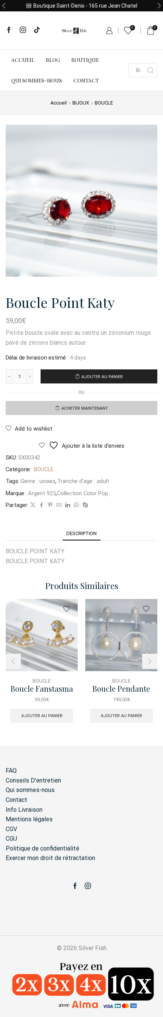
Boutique (85, 59)
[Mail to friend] (59, 505)
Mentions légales (29, 819)
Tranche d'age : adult (83, 481)
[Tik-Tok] (37, 30)
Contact (86, 80)
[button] (3, 5)
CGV (11, 829)
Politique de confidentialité (42, 848)
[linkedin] (67, 505)
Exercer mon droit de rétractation (50, 858)
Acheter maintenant (84, 408)
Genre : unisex (37, 481)
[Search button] (150, 70)
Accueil (22, 59)
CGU (11, 838)
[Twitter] (32, 505)
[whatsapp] (76, 505)
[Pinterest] (50, 505)
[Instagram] (23, 30)
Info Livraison (24, 809)
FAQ (11, 770)
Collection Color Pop (82, 493)
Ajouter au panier (102, 376)
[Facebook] (9, 30)
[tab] (81, 533)
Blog (53, 59)
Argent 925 (42, 493)
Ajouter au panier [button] (42, 715)
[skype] (84, 505)
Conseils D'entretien (33, 780)
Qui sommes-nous (36, 80)
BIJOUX (80, 103)
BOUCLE (104, 103)
